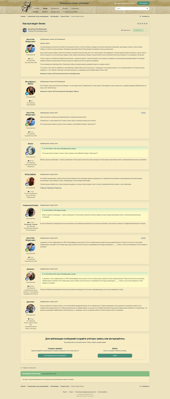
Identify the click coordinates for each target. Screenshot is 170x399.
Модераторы (55, 12)
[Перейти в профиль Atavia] (30, 150)
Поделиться (126, 30)
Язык (65, 392)
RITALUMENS (30, 174)
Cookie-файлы (102, 392)
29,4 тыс (31, 286)
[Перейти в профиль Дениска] (30, 276)
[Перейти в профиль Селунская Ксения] (30, 212)
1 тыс (31, 58)
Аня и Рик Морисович (39, 29)
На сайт (36, 8)
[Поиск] (147, 8)
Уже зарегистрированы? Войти (124, 3)
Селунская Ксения (30, 205)
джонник (30, 302)
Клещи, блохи (42, 31)
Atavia (30, 144)
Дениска (30, 269)
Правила (45, 12)
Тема (71, 392)
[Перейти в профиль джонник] (30, 308)
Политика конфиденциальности (85, 392)
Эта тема (139, 8)
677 (31, 101)
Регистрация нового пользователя (55, 355)
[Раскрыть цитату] (43, 148)
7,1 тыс (31, 191)
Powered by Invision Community (85, 396)
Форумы (35, 12)
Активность (55, 8)
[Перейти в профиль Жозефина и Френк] (30, 90)
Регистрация (143, 3)
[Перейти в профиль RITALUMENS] (30, 181)
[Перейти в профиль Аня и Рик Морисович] (25, 30)
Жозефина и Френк (30, 83)
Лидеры (65, 8)
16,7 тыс (31, 222)
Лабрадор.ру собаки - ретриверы (74, 3)
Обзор (45, 8)
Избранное (75, 8)
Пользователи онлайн (70, 12)
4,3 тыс (31, 161)
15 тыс (31, 319)
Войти (115, 355)
